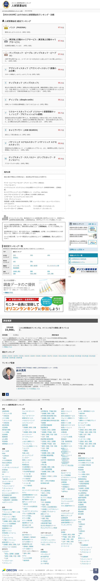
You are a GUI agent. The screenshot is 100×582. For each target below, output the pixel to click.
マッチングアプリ (66, 525)
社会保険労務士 (52, 507)
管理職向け (65, 487)
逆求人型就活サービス (68, 416)
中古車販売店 (26, 469)
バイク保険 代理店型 (84, 465)
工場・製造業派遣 (66, 441)
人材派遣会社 (65, 462)
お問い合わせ (49, 570)
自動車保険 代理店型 (84, 460)
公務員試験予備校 (46, 523)
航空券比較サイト (27, 539)
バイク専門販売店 (29, 481)
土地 (18, 512)
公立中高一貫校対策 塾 (48, 460)
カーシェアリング (27, 455)
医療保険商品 (82, 479)
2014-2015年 (63, 356)
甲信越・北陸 (51, 432)
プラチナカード (86, 552)
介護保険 (81, 504)
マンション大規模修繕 (9, 523)
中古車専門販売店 (29, 471)
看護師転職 (64, 430)
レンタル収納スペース (30, 446)
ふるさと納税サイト (28, 441)
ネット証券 (5, 451)
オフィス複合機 (27, 520)
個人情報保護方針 (40, 570)
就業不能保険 (82, 497)
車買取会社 (25, 464)
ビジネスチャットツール (68, 477)
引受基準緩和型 (84, 483)
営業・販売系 (33, 265)
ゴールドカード (8, 488)
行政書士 (44, 509)
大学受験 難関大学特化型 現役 (50, 420)
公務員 (44, 511)
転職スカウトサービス (68, 425)
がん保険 (5, 439)
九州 (18, 521)
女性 (14, 261)
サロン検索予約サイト (68, 506)
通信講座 (43, 500)
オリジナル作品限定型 (30, 506)
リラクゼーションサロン (48, 540)
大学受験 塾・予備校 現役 (48, 411)
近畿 (14, 273)
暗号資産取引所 (7, 495)
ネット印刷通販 (66, 475)
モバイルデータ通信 (84, 425)
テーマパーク (65, 546)
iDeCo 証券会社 (7, 462)
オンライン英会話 (46, 497)
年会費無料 (7, 483)
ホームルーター (83, 423)
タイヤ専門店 (45, 563)
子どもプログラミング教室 (49, 528)
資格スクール (45, 514)
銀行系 (6, 479)
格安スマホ (82, 416)
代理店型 (6, 416)
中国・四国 (33, 273)
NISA (3, 453)
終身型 (81, 481)
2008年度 (19, 358)
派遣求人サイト (66, 444)
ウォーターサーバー (28, 411)
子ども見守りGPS (27, 527)
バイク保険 (5, 418)
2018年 (44, 356)
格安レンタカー (27, 460)
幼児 (43, 493)
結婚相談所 (64, 518)
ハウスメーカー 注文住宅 (9, 547)
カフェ (24, 492)
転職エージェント (66, 427)
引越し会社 (25, 453)
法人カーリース (66, 473)
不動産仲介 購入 (7, 514)
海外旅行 (33, 537)
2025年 (4, 356)
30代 (31, 255)
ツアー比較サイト (27, 549)
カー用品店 (44, 561)
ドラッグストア (45, 554)
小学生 (55, 476)
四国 (80, 434)
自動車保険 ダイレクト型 (86, 458)
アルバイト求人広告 (67, 465)
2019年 (38, 356)
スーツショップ (45, 559)
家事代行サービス (27, 418)
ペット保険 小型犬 (83, 474)
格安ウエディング (66, 515)
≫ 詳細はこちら (7, 347)
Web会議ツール (66, 480)
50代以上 (15, 257)
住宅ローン (5, 472)
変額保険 (81, 511)
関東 (31, 271)
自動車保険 (5, 411)
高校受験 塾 (44, 427)
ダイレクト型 (8, 413)
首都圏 (6, 521)
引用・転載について (60, 570)
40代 (48, 255)
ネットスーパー (27, 434)
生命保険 (5, 434)
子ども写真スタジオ (28, 497)
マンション (7, 512)
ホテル (24, 555)
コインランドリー (27, 423)
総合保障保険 (82, 507)
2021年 (27, 356)
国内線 (26, 546)
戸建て (14, 512)
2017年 (49, 356)
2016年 (55, 356)
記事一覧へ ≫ (92, 224)
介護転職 (64, 432)
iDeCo (80, 529)
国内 (25, 553)
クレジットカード (7, 481)
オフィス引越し (27, 516)
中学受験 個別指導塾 (47, 455)
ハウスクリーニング (28, 420)
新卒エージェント (66, 455)
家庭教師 (43, 478)
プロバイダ (81, 427)
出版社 (26, 509)
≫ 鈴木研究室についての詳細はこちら (28, 388)
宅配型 (26, 450)
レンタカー (25, 457)
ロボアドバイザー (7, 502)
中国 (94, 432)
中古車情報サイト (27, 467)
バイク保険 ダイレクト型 (86, 462)
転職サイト (64, 420)
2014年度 (71, 356)
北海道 (44, 430)
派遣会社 (64, 439)
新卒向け (65, 491)
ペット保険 (5, 432)
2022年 (21, 356)
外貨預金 (5, 470)
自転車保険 (5, 425)
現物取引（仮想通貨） (10, 497)
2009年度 (12, 358)
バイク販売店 (26, 478)
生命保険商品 (82, 486)
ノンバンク (12, 479)
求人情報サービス (66, 446)
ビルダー (6, 551)
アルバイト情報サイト (68, 418)
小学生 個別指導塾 (46, 469)
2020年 (32, 356)
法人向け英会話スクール (48, 525)
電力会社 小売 (26, 525)
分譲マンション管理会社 (9, 519)
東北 (6, 554)
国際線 (31, 546)
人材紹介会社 (65, 459)
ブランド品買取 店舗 (28, 513)
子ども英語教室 (45, 490)
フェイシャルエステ (67, 501)
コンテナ (26, 448)
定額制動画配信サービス (29, 495)
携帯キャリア (83, 418)
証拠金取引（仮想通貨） (11, 500)
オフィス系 (16, 265)
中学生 (49, 476)
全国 (72, 541)
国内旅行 (26, 537)
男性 (31, 261)
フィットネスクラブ (47, 535)
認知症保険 (81, 500)
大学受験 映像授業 (46, 425)
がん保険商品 (82, 493)
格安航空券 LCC (27, 544)
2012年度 (85, 356)
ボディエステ (65, 503)
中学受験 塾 (44, 450)
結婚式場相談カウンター (68, 520)
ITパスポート (51, 511)
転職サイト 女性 (66, 423)
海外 (29, 553)
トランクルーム (27, 444)
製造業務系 (16, 268)
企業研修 (64, 482)
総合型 (26, 504)
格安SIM (82, 413)
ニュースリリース (29, 570)
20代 (14, 255)
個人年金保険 (82, 509)
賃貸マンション (7, 530)
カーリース (25, 462)
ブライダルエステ (66, 499)
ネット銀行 (5, 465)
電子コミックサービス (29, 502)
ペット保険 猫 (82, 476)
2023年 (15, 356)
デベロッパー (8, 563)
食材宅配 (25, 425)
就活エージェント (66, 411)
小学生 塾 (43, 464)
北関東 (11, 554)
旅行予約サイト (27, 535)
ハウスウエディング (67, 513)
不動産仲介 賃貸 (7, 526)
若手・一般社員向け (68, 489)
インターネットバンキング (10, 467)
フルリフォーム (8, 537)
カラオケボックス (66, 544)
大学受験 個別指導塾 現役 (48, 416)
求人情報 (69, 570)
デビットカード (7, 490)
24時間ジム (44, 537)
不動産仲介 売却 (7, 509)
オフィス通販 (26, 518)
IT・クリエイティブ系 (53, 265)
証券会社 (6, 456)
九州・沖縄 (50, 273)
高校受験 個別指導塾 (47, 439)
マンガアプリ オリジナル (30, 511)
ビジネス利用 (28, 558)
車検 (23, 488)
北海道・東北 (16, 271)
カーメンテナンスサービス (30, 490)
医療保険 (5, 436)
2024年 (10, 356)
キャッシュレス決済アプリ (10, 493)
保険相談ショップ (7, 444)
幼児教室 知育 (45, 483)
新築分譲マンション (8, 542)
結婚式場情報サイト (67, 522)
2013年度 (78, 356)
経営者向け (65, 484)
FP (43, 502)
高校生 (44, 476)
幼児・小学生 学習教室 (48, 481)
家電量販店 (44, 552)
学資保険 (5, 441)
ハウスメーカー (8, 560)
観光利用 (26, 560)
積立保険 (81, 514)
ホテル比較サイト (27, 542)
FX (3, 474)
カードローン (6, 476)
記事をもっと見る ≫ (77, 249)
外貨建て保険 (82, 502)
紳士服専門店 (45, 556)
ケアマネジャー (53, 509)
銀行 (5, 458)
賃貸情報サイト (7, 528)
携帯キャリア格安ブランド (87, 420)
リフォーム (5, 535)
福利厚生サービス (27, 523)
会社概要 (21, 570)
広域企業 (82, 436)
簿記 (47, 504)
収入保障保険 (83, 490)
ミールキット (26, 430)
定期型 (87, 481)
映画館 (63, 532)
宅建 (43, 504)
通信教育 (43, 474)
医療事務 (48, 502)
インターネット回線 (84, 439)
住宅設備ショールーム (9, 533)
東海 (48, 271)
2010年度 (5, 358)
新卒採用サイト (66, 452)
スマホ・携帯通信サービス (86, 411)
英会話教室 (44, 495)
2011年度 (92, 356)
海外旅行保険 (6, 430)
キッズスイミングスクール (48, 542)
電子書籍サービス (27, 499)
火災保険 (5, 427)
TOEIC (44, 507)
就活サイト (64, 413)
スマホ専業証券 (7, 460)
